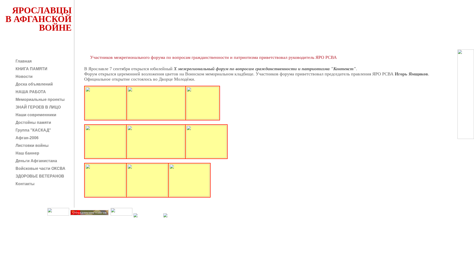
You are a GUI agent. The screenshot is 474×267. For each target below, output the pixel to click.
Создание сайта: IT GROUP (100, 219)
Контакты (25, 184)
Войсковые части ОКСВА (40, 168)
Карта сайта (121, 219)
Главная (23, 61)
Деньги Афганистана (36, 161)
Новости (24, 76)
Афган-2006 (27, 138)
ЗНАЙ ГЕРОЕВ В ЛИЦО (38, 107)
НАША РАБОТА (30, 92)
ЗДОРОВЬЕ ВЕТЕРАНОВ (39, 176)
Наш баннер (27, 153)
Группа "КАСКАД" (33, 130)
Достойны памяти (33, 122)
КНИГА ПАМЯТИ (31, 69)
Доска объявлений (34, 84)
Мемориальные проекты (40, 99)
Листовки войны (32, 145)
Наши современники (35, 115)
